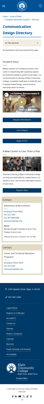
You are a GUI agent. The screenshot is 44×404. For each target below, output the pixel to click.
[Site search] (40, 6)
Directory (35, 20)
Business (10, 344)
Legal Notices (11, 308)
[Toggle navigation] (3, 6)
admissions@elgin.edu (13, 221)
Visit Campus (22, 130)
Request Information (22, 120)
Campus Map (21, 378)
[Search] (40, 6)
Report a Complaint (14, 334)
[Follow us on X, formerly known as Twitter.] (24, 397)
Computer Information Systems (17, 20)
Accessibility (11, 354)
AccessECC (11, 318)
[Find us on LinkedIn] (16, 397)
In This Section (12, 43)
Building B (8, 211)
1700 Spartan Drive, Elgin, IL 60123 (24, 289)
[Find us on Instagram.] (30, 397)
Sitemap (9, 329)
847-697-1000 (14, 297)
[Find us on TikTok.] (27, 397)
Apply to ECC (22, 141)
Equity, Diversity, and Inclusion (18, 349)
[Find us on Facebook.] (13, 397)
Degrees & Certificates (15, 313)
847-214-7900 (9, 266)
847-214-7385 (9, 215)
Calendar (10, 339)
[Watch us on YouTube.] (20, 397)
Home (5, 16)
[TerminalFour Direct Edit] (22, 400)
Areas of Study (16, 16)
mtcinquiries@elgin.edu (13, 269)
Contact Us (10, 323)
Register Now (22, 190)
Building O (8, 263)
